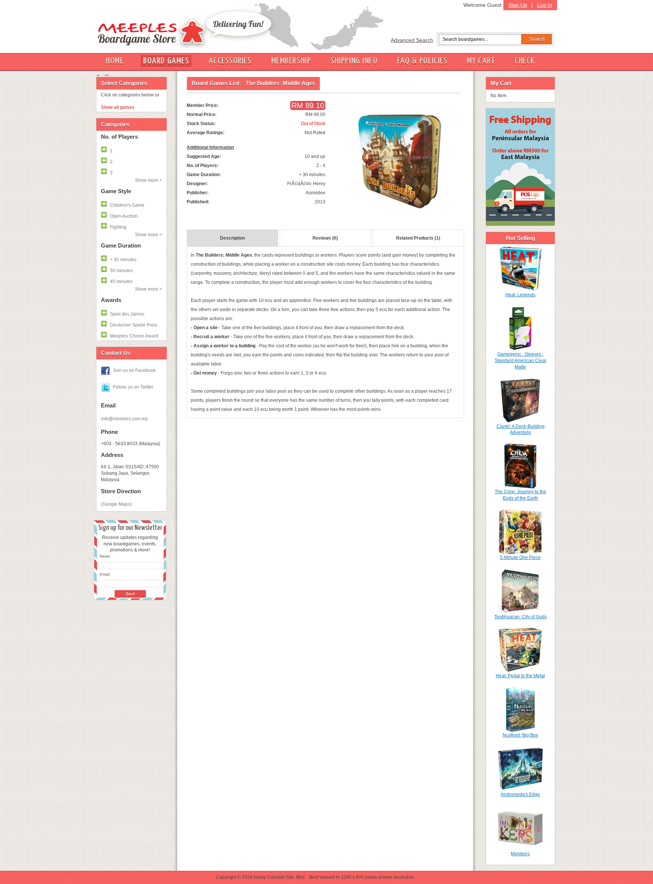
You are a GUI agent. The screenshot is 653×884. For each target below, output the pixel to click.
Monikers (520, 853)
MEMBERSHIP (291, 61)
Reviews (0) (325, 238)
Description (232, 238)
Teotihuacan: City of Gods (520, 616)
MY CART (481, 61)
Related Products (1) (418, 238)
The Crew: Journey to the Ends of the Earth (520, 495)
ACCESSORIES (230, 61)
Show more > (148, 180)
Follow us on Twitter (133, 387)
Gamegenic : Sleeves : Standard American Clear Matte (520, 360)
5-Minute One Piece (520, 557)
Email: (105, 574)
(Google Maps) (116, 504)
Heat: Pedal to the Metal (520, 675)
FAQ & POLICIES (422, 61)
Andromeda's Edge (520, 794)
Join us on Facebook (134, 370)
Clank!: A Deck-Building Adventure (521, 429)
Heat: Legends (520, 294)
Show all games (118, 107)
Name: (105, 556)
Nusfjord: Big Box (520, 735)
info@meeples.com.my (124, 418)
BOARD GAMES (166, 61)
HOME (115, 61)
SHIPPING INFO (354, 61)
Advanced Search (412, 40)
